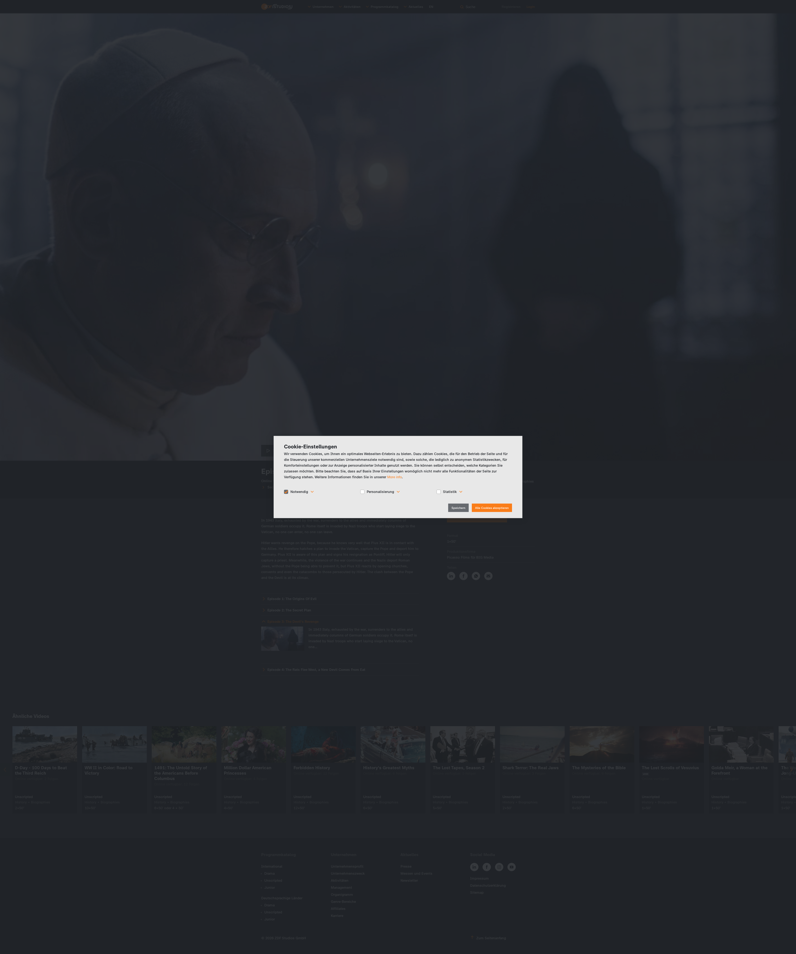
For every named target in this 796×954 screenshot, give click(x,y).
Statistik (450, 492)
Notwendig (299, 492)
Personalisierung (380, 492)
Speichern (458, 508)
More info (394, 477)
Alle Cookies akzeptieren (492, 508)
